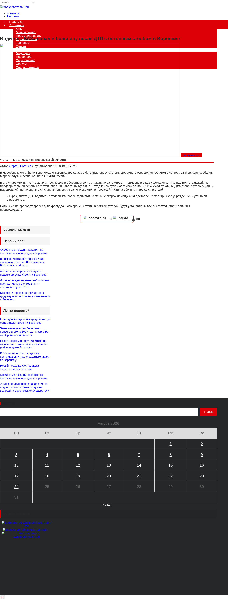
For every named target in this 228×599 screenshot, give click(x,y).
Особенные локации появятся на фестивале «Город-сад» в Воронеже (23, 251)
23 (202, 476)
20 (109, 476)
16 (202, 465)
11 (47, 465)
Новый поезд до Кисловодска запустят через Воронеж (19, 367)
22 (170, 476)
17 (16, 476)
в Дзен (125, 219)
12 (78, 465)
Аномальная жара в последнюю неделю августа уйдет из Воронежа (23, 273)
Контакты (13, 13)
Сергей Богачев (20, 166)
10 (16, 465)
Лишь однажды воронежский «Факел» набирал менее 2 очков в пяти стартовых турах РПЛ (24, 284)
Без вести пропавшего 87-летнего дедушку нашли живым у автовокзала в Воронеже (25, 296)
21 (139, 476)
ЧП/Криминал (191, 155)
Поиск (7, 403)
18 (47, 476)
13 (109, 465)
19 (78, 476)
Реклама (13, 16)
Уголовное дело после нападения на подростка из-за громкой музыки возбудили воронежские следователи (24, 387)
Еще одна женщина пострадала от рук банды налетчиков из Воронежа (25, 321)
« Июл (106, 504)
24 (16, 486)
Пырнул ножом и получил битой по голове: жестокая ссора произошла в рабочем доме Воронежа (24, 344)
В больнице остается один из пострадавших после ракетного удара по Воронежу (24, 357)
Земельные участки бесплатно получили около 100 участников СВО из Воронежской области (24, 332)
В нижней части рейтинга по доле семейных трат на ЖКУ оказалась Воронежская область (22, 262)
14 (139, 465)
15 (170, 465)
